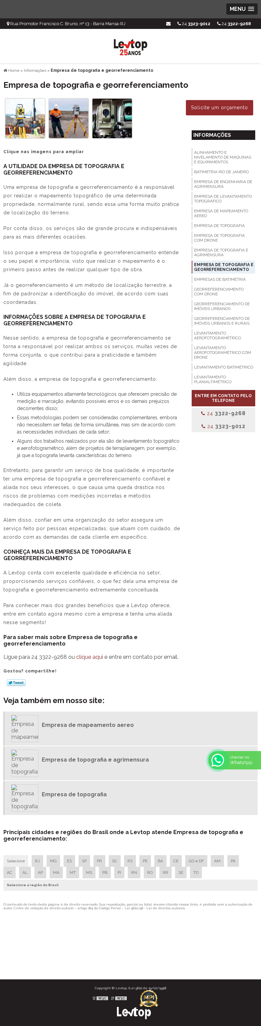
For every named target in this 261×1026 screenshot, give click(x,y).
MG (53, 861)
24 (236, 23)
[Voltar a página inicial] (130, 45)
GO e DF (196, 861)
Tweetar (16, 682)
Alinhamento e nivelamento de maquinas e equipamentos (222, 157)
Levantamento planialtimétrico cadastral (212, 382)
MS (89, 872)
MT (73, 872)
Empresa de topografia (219, 225)
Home (156, 955)
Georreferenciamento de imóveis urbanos (222, 306)
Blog (216, 955)
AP (40, 872)
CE (175, 861)
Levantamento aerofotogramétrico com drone (222, 352)
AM (217, 861)
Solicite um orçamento (219, 107)
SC (114, 861)
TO (195, 872)
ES (69, 861)
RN (134, 872)
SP (84, 861)
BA (160, 861)
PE (145, 861)
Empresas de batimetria (220, 279)
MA (56, 872)
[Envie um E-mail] (168, 23)
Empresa (176, 955)
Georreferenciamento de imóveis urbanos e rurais (222, 321)
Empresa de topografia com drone (219, 238)
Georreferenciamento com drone (219, 291)
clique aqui (89, 657)
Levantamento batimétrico (223, 367)
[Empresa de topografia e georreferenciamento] (25, 118)
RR (165, 872)
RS (130, 861)
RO (150, 872)
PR (99, 861)
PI (119, 872)
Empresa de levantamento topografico (223, 198)
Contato (213, 961)
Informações (212, 135)
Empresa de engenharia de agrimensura (223, 184)
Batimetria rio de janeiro (221, 171)
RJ (37, 861)
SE (180, 872)
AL (25, 872)
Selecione (16, 861)
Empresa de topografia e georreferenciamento (224, 267)
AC (9, 872)
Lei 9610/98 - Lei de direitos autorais (155, 908)
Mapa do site (238, 961)
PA (233, 861)
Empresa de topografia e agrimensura (221, 252)
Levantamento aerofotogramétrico (217, 335)
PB (104, 872)
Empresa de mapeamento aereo (221, 213)
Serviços (198, 955)
